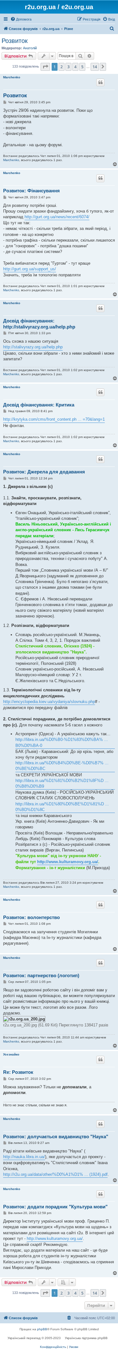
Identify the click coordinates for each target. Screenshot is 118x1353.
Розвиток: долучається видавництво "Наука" (55, 1136)
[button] (45, 66)
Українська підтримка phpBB (86, 1338)
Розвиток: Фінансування (31, 190)
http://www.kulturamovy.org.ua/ (67, 861)
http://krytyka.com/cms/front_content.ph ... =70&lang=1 (54, 419)
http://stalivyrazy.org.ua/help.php (33, 347)
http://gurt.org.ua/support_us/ (29, 269)
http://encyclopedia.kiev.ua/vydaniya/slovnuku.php (49, 701)
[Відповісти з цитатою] (100, 82)
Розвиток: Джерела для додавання (44, 471)
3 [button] (68, 66)
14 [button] (95, 66)
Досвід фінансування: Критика (38, 404)
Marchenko (11, 77)
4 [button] (75, 66)
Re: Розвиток (18, 1072)
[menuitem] (20, 19)
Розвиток (15, 40)
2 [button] (61, 66)
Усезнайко (11, 1054)
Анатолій (30, 48)
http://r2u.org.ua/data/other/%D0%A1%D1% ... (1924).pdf (55, 1174)
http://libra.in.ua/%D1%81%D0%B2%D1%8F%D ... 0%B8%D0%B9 (62, 783)
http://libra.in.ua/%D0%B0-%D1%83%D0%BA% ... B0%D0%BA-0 (61, 742)
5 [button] (82, 66)
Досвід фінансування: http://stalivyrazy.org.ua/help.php (39, 323)
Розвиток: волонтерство (31, 917)
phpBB (42, 1329)
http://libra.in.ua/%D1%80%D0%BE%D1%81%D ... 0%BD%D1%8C (62, 807)
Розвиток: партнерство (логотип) (41, 975)
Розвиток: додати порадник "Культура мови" (55, 1206)
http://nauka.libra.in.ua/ (24, 1156)
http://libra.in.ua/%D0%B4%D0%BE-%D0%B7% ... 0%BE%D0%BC (62, 766)
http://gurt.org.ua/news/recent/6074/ (57, 216)
